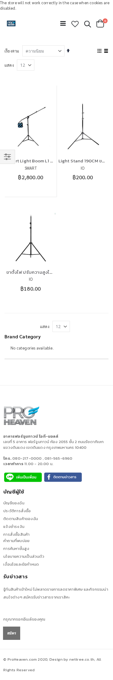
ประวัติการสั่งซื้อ (17, 511)
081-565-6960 (58, 458)
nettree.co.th (82, 659)
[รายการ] (106, 51)
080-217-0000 (27, 458)
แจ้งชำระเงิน (13, 526)
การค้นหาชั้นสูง (16, 548)
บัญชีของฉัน (13, 503)
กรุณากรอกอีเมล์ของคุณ (24, 619)
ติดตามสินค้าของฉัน (20, 519)
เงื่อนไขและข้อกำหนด (21, 564)
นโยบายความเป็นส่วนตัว (23, 556)
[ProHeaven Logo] (11, 23)
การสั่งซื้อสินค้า (16, 534)
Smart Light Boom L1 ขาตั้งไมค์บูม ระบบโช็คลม (52, 160)
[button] (75, 24)
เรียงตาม (12, 50)
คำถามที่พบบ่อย (16, 541)
